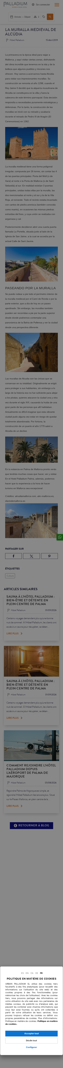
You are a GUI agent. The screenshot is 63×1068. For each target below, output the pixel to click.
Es (22, 973)
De (36, 973)
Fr (41, 973)
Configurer (31, 1047)
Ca (32, 973)
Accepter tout (31, 1033)
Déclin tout (31, 1040)
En (27, 973)
